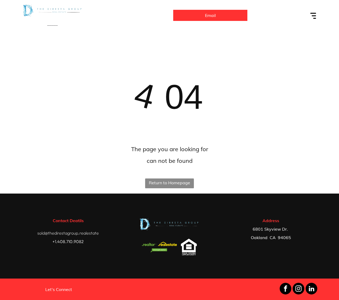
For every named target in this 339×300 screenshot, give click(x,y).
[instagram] (298, 289)
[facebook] (285, 289)
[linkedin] (311, 289)
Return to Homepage (169, 182)
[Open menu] (313, 15)
